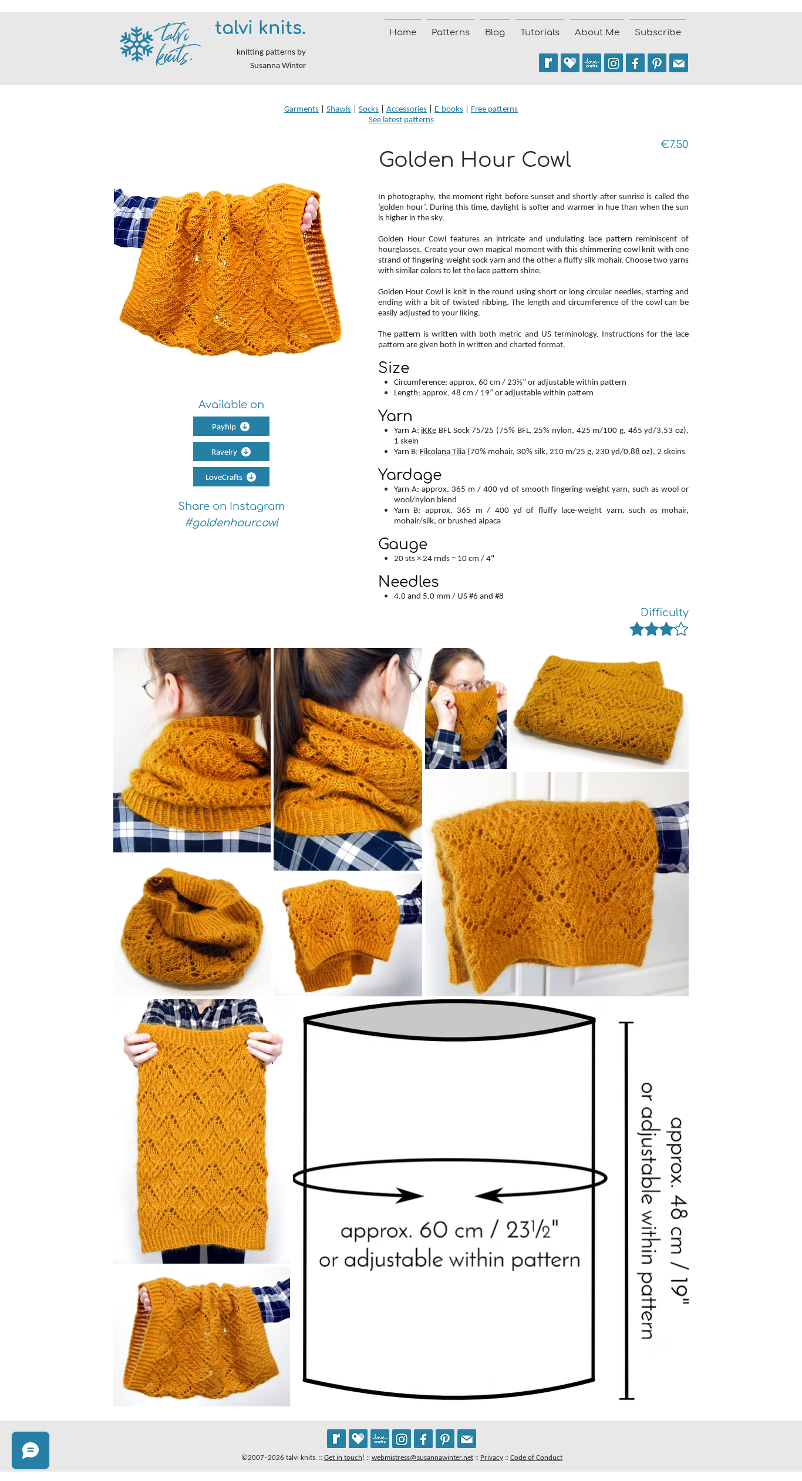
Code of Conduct (536, 1457)
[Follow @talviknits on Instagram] (613, 62)
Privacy (491, 1457)
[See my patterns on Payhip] (570, 62)
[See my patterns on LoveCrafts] (591, 62)
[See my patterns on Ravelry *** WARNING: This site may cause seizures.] (336, 1438)
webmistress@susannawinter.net (422, 1457)
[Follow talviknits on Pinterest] (657, 62)
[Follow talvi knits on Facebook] (635, 62)
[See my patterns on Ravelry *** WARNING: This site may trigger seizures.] (548, 62)
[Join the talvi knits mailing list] (678, 62)
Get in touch (343, 1457)
